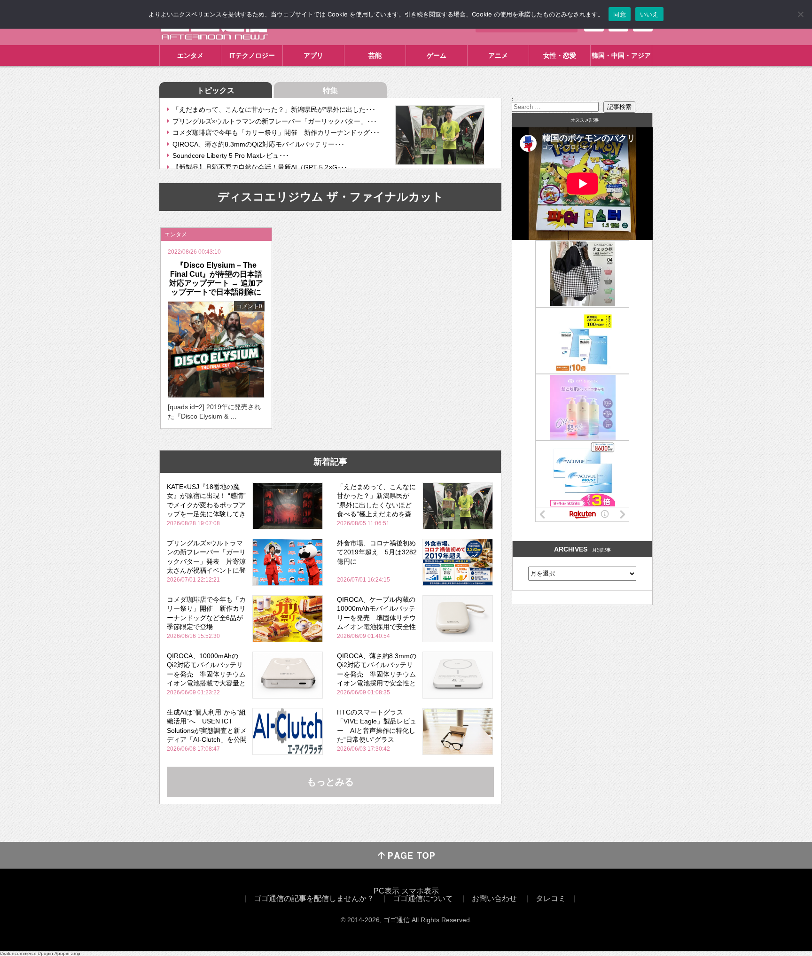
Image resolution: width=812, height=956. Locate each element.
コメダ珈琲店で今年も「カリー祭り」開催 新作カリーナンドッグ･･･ (276, 132)
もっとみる (330, 782)
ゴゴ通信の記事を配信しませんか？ (314, 898)
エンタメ (190, 55)
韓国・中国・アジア (621, 55)
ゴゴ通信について (423, 898)
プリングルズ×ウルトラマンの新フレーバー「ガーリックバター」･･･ (274, 121)
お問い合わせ (494, 898)
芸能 (375, 55)
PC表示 (386, 891)
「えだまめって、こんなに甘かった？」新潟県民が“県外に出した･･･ (273, 109)
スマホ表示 (420, 891)
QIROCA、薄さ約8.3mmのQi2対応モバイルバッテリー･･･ (258, 144)
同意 (619, 14)
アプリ (313, 55)
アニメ (498, 55)
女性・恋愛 (559, 55)
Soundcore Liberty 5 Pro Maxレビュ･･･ (230, 155)
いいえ (649, 14)
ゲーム (436, 55)
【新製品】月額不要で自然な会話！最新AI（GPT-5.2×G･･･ (259, 167)
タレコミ (551, 898)
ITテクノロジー (252, 55)
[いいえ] (800, 14)
